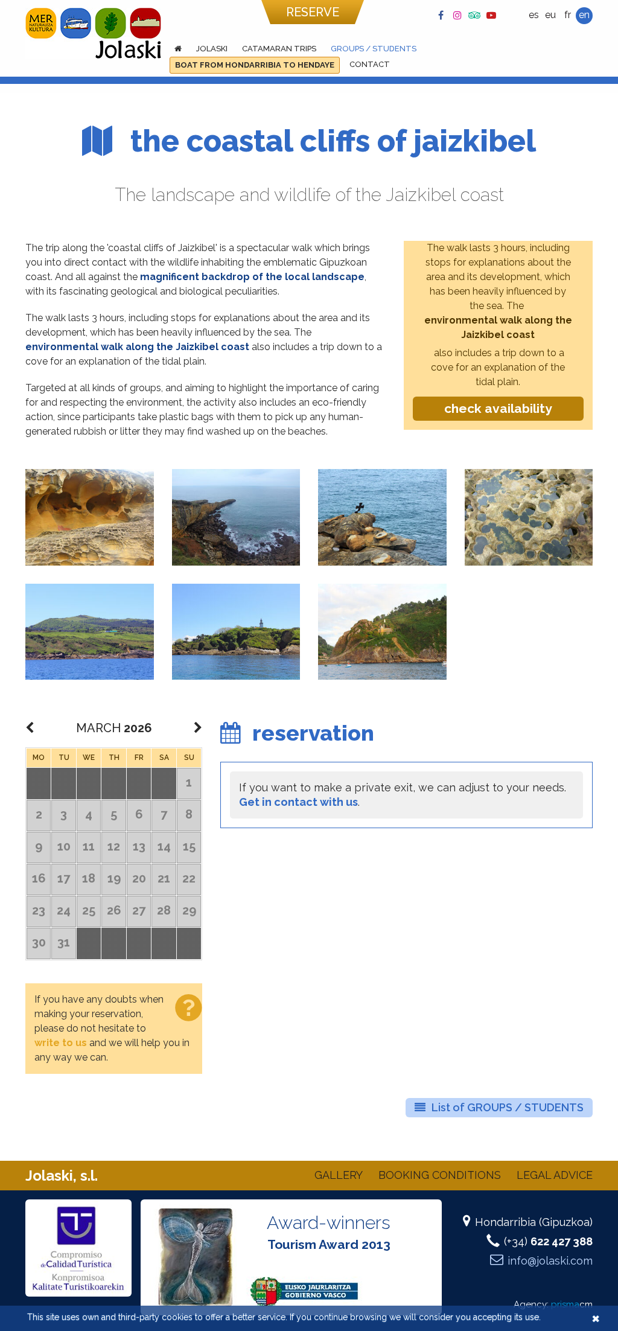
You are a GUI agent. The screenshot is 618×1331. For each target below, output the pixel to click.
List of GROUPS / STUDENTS (508, 1107)
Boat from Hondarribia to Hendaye (254, 64)
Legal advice (555, 1175)
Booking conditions (439, 1175)
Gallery (338, 1175)
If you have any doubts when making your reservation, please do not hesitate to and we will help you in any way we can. (112, 1028)
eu (550, 15)
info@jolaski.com (550, 1260)
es (534, 15)
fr (567, 15)
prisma (572, 1304)
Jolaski (212, 48)
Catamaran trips (279, 48)
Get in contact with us (298, 802)
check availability (498, 408)
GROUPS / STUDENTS (373, 48)
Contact (369, 64)
